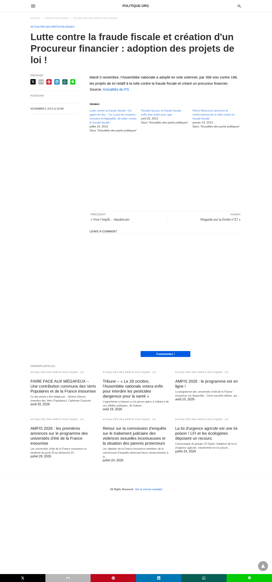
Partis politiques (57, 18)
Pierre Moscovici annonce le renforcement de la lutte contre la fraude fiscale (213, 114)
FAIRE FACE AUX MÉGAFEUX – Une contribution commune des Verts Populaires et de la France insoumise (63, 386)
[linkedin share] (57, 81)
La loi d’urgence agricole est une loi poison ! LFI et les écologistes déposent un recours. (206, 433)
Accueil (35, 18)
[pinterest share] (49, 81)
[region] (166, 171)
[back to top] (263, 566)
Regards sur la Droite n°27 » (221, 219)
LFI (82, 372)
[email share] (41, 81)
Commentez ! (165, 354)
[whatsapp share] (65, 81)
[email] (68, 578)
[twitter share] (33, 81)
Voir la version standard (148, 489)
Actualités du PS (116, 89)
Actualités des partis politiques (95, 18)
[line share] (72, 81)
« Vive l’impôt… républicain (110, 219)
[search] (239, 6)
